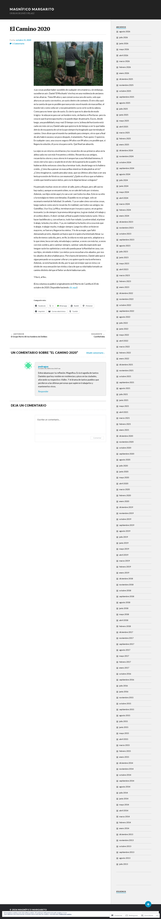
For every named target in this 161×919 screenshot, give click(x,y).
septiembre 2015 (126, 709)
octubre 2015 (125, 703)
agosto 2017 (124, 650)
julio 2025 (123, 109)
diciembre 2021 (126, 364)
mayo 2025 (124, 120)
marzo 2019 (124, 560)
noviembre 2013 (126, 840)
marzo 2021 (124, 418)
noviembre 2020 (126, 442)
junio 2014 (123, 798)
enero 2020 (124, 501)
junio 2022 (123, 329)
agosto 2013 (124, 858)
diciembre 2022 (126, 293)
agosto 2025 (124, 103)
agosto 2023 (124, 245)
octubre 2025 (125, 91)
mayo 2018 (124, 614)
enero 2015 (124, 757)
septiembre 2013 (126, 852)
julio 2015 (123, 721)
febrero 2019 (125, 566)
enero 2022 (124, 358)
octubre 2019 (125, 519)
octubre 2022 (125, 305)
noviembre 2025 (126, 85)
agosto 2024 (124, 174)
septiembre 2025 (126, 97)
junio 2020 (123, 471)
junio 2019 (123, 543)
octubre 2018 (125, 590)
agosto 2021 (124, 388)
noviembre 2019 (126, 513)
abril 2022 (123, 340)
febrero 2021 (125, 424)
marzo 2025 (124, 132)
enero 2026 (124, 73)
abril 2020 (123, 483)
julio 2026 (123, 37)
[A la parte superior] (148, 904)
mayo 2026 (124, 49)
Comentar (97, 438)
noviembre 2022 (126, 299)
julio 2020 (123, 465)
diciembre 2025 (126, 79)
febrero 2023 (125, 281)
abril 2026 (123, 55)
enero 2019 (124, 572)
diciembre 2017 (126, 632)
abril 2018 (123, 620)
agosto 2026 (124, 31)
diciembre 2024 (126, 150)
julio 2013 (123, 864)
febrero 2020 (125, 495)
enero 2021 (124, 430)
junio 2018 (123, 608)
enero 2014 (124, 828)
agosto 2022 (124, 317)
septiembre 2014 (126, 781)
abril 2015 (123, 739)
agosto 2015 (124, 715)
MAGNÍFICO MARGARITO (32, 9)
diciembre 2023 (126, 222)
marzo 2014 (124, 816)
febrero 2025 (125, 138)
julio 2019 (123, 537)
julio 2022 (123, 323)
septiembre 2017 (126, 644)
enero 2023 (124, 287)
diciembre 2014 (126, 763)
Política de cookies (65, 914)
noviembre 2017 (126, 638)
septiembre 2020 (126, 453)
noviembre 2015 (126, 697)
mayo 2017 (124, 656)
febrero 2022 (125, 352)
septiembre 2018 (126, 596)
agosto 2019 (124, 531)
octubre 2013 (125, 846)
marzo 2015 (124, 745)
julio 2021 (123, 394)
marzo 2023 (124, 275)
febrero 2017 (125, 662)
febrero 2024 (125, 210)
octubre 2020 (125, 447)
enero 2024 (124, 216)
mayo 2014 (124, 804)
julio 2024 (123, 180)
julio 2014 (123, 792)
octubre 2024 (125, 162)
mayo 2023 (124, 263)
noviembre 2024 (126, 156)
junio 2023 (123, 257)
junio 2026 (123, 43)
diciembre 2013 (126, 834)
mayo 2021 (124, 406)
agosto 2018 (124, 602)
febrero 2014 (125, 822)
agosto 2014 (124, 786)
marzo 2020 (124, 489)
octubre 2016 (125, 674)
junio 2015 (123, 727)
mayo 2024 (124, 192)
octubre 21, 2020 (23, 40)
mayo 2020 (124, 477)
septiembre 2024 (126, 168)
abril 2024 (123, 198)
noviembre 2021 (126, 370)
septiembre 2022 (126, 311)
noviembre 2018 (126, 584)
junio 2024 (123, 186)
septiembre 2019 (126, 525)
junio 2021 (123, 400)
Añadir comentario (94, 353)
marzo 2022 (124, 346)
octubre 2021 (125, 376)
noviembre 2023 (126, 227)
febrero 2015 (125, 751)
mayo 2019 (124, 549)
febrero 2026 (125, 67)
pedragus (43, 366)
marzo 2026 (124, 61)
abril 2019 (123, 555)
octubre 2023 (125, 233)
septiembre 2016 (126, 679)
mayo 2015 (124, 733)
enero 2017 (124, 667)
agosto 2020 (124, 459)
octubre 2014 (125, 775)
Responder (43, 391)
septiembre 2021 (126, 382)
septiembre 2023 (126, 239)
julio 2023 (123, 251)
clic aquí (73, 287)
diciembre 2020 (126, 436)
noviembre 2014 (126, 769)
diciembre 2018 (126, 578)
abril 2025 (123, 126)
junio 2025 (123, 115)
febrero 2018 (125, 626)
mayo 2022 (124, 335)
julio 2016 (123, 685)
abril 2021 (123, 412)
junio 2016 (123, 691)
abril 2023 (123, 269)
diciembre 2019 (126, 507)
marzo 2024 (124, 204)
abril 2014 (123, 810)
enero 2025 (124, 144)
